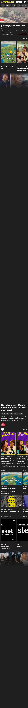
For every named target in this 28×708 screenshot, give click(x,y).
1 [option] (2, 429)
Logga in (19, 2)
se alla (25, 38)
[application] (14, 15)
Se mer (22, 34)
